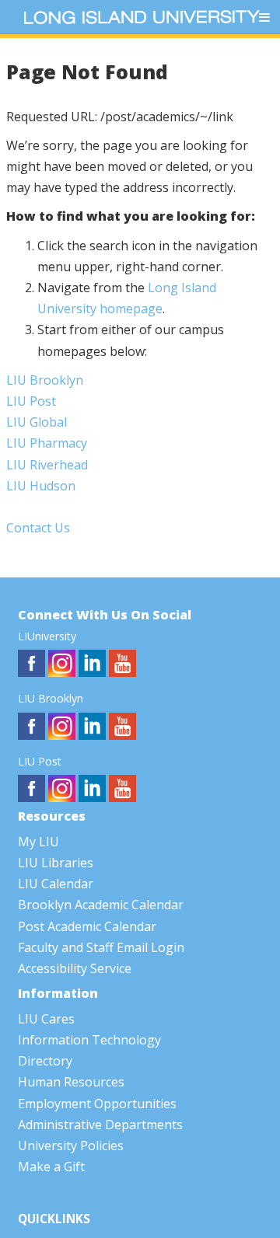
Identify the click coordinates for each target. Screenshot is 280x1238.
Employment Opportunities (97, 1103)
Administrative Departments (100, 1124)
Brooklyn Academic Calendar (101, 904)
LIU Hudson (40, 485)
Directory (45, 1060)
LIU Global (36, 422)
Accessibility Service (74, 968)
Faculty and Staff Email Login (101, 947)
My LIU (38, 841)
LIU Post (31, 401)
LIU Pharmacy (46, 443)
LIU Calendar (55, 883)
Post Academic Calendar (87, 926)
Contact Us (38, 527)
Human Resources (71, 1081)
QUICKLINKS (54, 1219)
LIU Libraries (55, 862)
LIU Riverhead (47, 464)
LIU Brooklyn (44, 380)
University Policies (71, 1145)
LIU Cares (46, 1018)
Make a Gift (51, 1166)
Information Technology (89, 1039)
